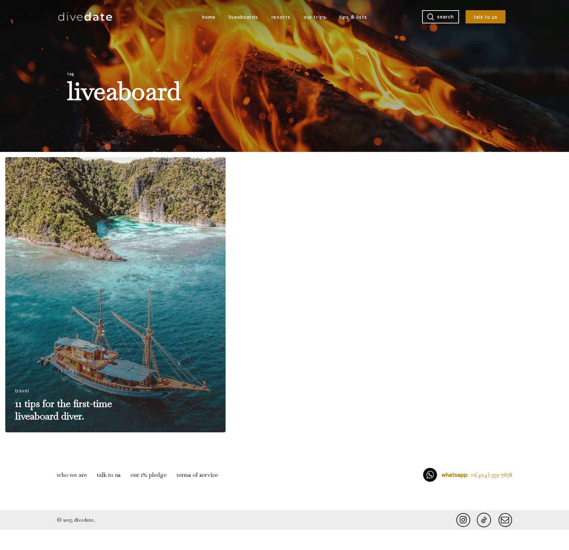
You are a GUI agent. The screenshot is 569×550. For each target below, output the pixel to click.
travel (22, 390)
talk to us (109, 474)
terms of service (197, 474)
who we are (72, 474)
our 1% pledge (148, 474)
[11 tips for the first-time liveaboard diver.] (115, 294)
